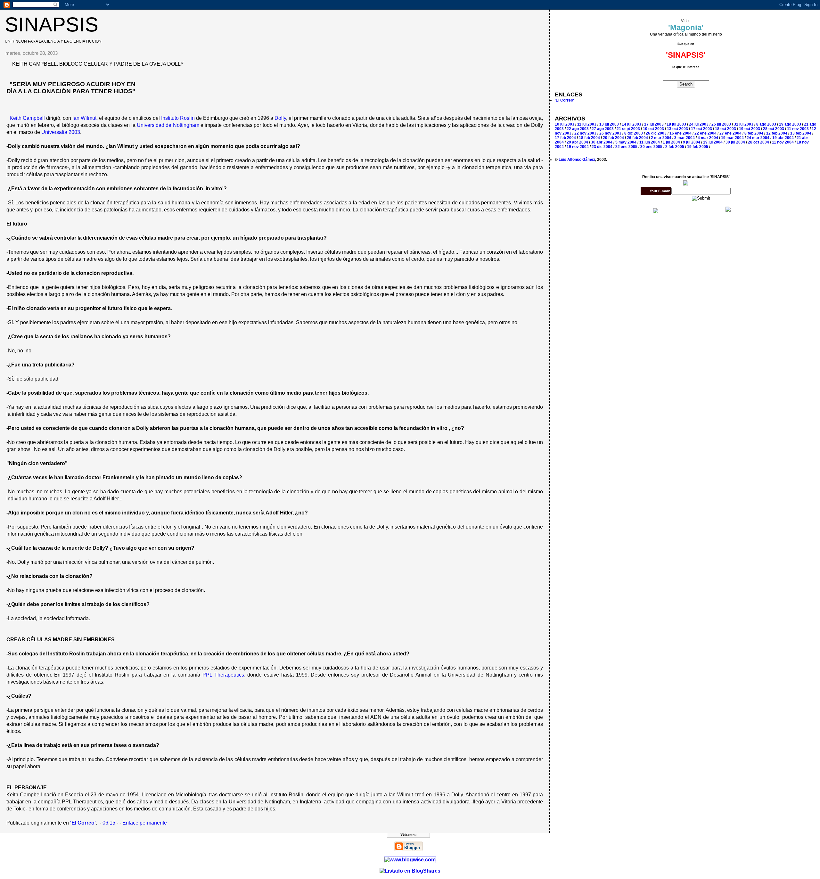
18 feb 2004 (589, 138)
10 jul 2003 (564, 124)
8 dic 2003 (633, 133)
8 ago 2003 (766, 124)
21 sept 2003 (628, 129)
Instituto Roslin (178, 118)
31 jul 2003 (743, 124)
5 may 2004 (625, 142)
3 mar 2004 (684, 138)
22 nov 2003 (585, 133)
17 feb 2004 (565, 138)
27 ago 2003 (603, 129)
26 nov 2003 (610, 133)
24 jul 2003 (699, 124)
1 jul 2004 (671, 142)
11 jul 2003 (586, 124)
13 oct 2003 (677, 129)
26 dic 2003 (656, 133)
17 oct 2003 (701, 129)
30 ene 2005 (651, 146)
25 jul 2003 (721, 124)
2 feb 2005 (674, 146)
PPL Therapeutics (223, 675)
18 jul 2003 (676, 124)
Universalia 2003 (60, 132)
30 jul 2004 (735, 142)
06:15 (108, 823)
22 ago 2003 (578, 129)
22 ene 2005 (626, 146)
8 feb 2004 (753, 133)
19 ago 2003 (790, 124)
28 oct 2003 (773, 129)
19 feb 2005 (697, 146)
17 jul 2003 (654, 124)
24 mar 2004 (758, 138)
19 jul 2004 (713, 142)
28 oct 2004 (758, 142)
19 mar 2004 (732, 138)
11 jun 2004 (649, 142)
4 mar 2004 (708, 138)
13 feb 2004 (800, 133)
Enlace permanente (144, 823)
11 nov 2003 (798, 129)
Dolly (280, 118)
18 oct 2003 (725, 129)
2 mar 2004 (661, 138)
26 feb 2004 (637, 138)
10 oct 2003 (653, 129)
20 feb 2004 (613, 138)
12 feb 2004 (776, 133)
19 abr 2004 (783, 138)
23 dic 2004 (602, 146)
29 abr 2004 (577, 142)
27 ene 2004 (730, 133)
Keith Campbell (27, 118)
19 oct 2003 (749, 129)
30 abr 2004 (601, 142)
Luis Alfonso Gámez (577, 159)
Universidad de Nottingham (168, 125)
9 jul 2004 (691, 142)
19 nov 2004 (578, 146)
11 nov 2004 (783, 142)
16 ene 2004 (680, 133)
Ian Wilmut (84, 118)
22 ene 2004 (705, 133)
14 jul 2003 (631, 124)
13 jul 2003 (609, 124)
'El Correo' (564, 100)
